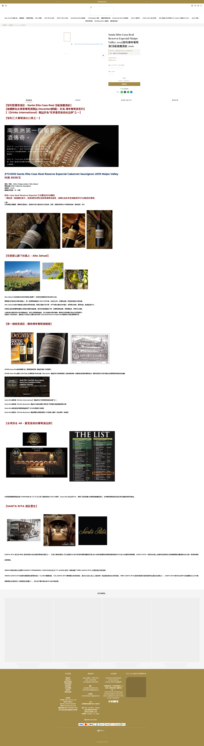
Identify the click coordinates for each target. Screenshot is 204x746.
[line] (122, 92)
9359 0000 (95, 682)
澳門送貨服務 (68, 684)
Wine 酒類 (38, 18)
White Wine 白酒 (62, 18)
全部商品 (5, 25)
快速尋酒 (11, 25)
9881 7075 (95, 678)
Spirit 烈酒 (195, 18)
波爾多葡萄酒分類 (106, 18)
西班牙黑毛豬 (89, 21)
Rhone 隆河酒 (135, 18)
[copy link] (131, 92)
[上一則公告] (57, 1)
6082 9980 (93, 680)
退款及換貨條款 (68, 682)
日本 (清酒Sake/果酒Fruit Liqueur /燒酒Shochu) (174, 18)
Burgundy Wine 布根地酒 (120, 18)
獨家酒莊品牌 (114, 21)
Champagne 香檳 (93, 18)
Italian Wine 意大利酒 (149, 18)
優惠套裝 (21, 18)
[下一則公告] (146, 1)
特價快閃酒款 (29, 18)
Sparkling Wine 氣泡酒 (78, 18)
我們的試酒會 (68, 692)
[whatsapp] (128, 92)
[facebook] (125, 92)
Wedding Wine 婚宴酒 (101, 21)
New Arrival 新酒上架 (11, 18)
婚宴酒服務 (68, 686)
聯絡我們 (124, 84)
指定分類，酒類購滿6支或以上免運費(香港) (121, 50)
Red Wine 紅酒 (49, 18)
